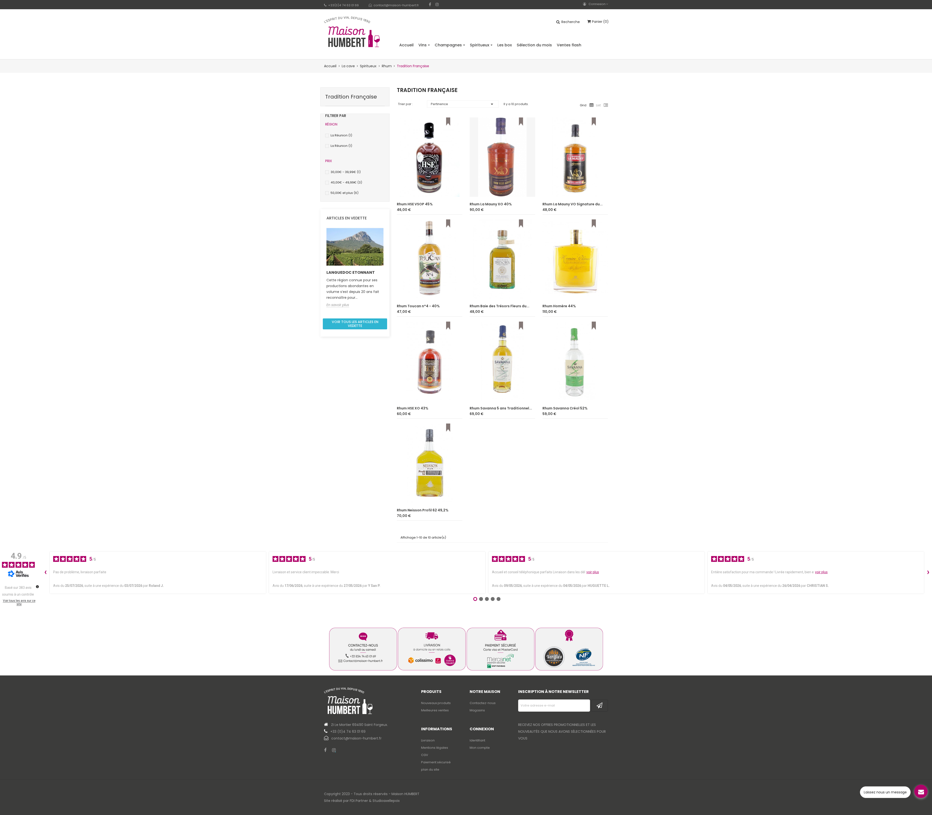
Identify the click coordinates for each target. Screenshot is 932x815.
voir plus (592, 572)
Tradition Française (351, 96)
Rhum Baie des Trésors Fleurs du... (499, 306)
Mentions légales (434, 747)
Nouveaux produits (436, 703)
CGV (424, 755)
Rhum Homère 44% (559, 306)
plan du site (430, 769)
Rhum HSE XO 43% (412, 408)
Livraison (428, 740)
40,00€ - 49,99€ (346, 182)
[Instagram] (437, 4)
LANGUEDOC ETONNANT (350, 272)
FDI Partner (359, 800)
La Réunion (341, 135)
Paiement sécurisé (436, 762)
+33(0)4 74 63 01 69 (343, 5)
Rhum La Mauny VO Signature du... (572, 204)
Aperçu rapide (454, 189)
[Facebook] (430, 4)
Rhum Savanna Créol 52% (565, 408)
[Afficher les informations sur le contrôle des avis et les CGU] (37, 587)
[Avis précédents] (45, 572)
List (598, 105)
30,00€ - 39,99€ (346, 172)
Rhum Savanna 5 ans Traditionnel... (501, 408)
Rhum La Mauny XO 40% (491, 204)
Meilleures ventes (435, 710)
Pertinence (463, 104)
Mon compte (480, 747)
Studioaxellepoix (386, 800)
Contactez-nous (483, 703)
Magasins (477, 710)
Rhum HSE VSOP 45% (415, 204)
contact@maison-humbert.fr (396, 5)
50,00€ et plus (344, 193)
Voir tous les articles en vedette (355, 323)
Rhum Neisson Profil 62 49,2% (423, 510)
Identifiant (477, 740)
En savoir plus (337, 305)
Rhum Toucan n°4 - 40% (418, 306)
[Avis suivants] (928, 572)
